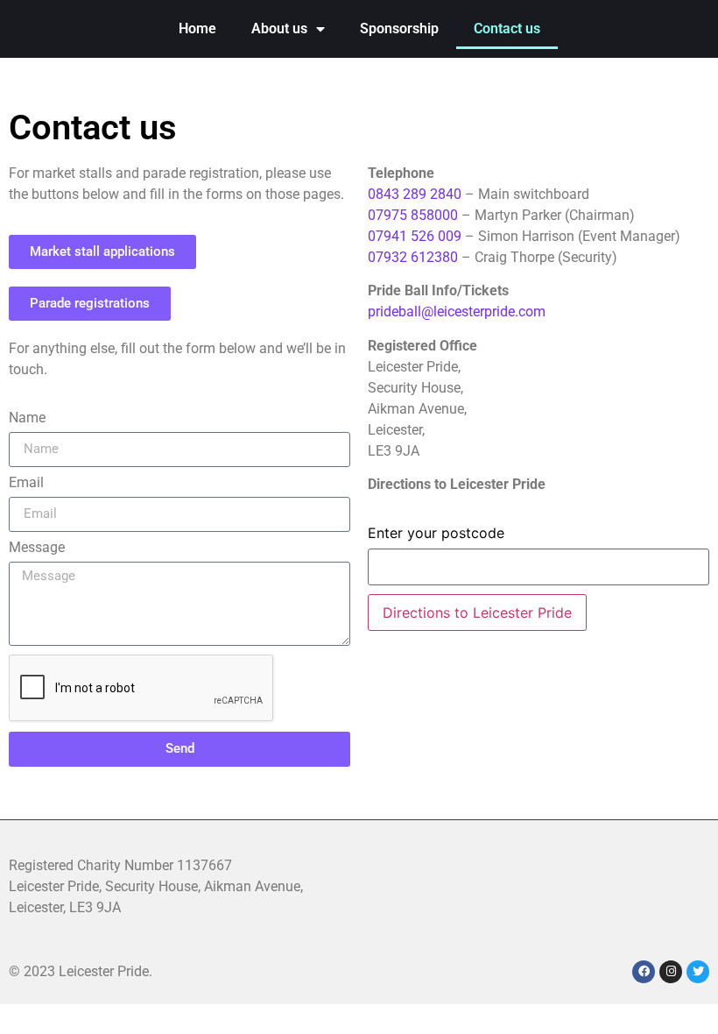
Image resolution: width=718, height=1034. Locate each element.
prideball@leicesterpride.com (457, 311)
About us (279, 28)
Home (197, 28)
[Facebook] (643, 971)
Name (27, 418)
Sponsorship (399, 28)
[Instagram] (670, 971)
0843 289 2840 (414, 194)
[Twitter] (697, 971)
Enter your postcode (436, 533)
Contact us (507, 28)
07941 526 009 (416, 236)
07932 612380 (413, 257)
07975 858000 (413, 215)
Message (37, 548)
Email (26, 483)
